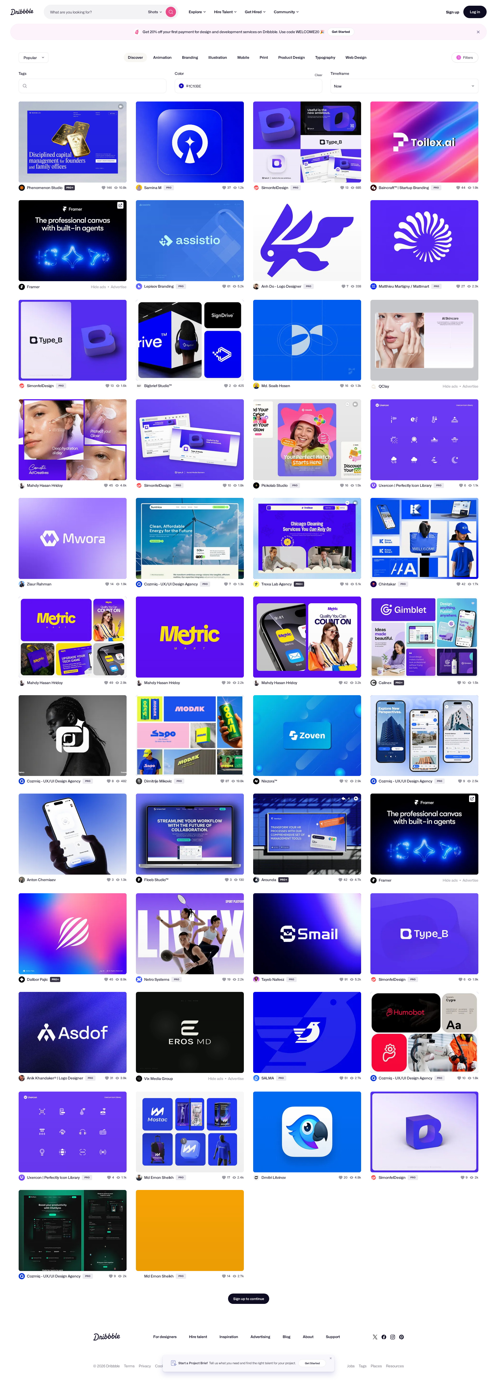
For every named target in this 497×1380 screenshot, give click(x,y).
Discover (135, 57)
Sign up (452, 12)
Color (179, 73)
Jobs (351, 1366)
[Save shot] (106, 173)
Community (284, 12)
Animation (162, 57)
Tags (22, 73)
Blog (286, 1336)
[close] (478, 32)
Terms (129, 1366)
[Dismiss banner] (330, 1358)
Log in (475, 12)
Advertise (119, 287)
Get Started (341, 32)
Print (264, 57)
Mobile (243, 57)
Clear (318, 75)
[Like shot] (117, 173)
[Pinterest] (401, 1336)
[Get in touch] (96, 173)
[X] (375, 1336)
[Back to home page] (21, 12)
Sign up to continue (248, 1299)
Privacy (145, 1366)
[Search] (171, 12)
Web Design (356, 57)
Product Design (291, 57)
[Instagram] (392, 1336)
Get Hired (253, 12)
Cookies (162, 1366)
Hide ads (98, 287)
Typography (325, 57)
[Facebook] (384, 1336)
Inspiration (229, 1336)
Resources (395, 1366)
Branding (190, 57)
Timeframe (340, 73)
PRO (70, 188)
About (308, 1336)
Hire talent (198, 1336)
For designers (165, 1336)
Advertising (260, 1336)
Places (376, 1366)
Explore (195, 12)
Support (333, 1336)
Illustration (217, 57)
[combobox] (94, 12)
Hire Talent (223, 12)
